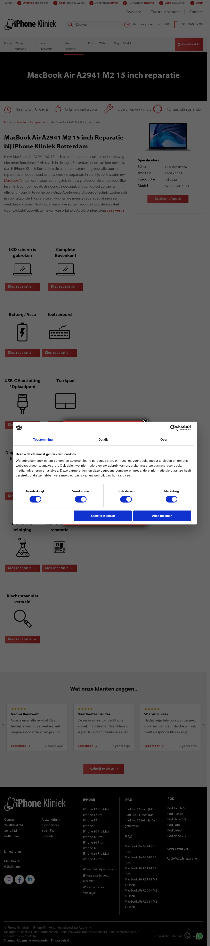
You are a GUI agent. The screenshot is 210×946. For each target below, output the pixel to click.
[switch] (81, 499)
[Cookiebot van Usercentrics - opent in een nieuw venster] (173, 428)
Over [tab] (163, 439)
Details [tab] (103, 439)
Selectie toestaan (103, 515)
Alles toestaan (162, 515)
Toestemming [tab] (43, 439)
